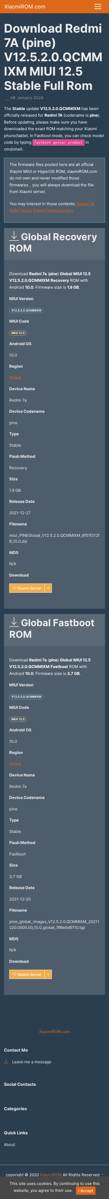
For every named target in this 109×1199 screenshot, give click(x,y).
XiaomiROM (51, 1174)
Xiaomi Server (28, 588)
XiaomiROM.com (24, 6)
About (9, 1144)
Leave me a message (31, 1061)
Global (15, 377)
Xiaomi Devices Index (53, 210)
